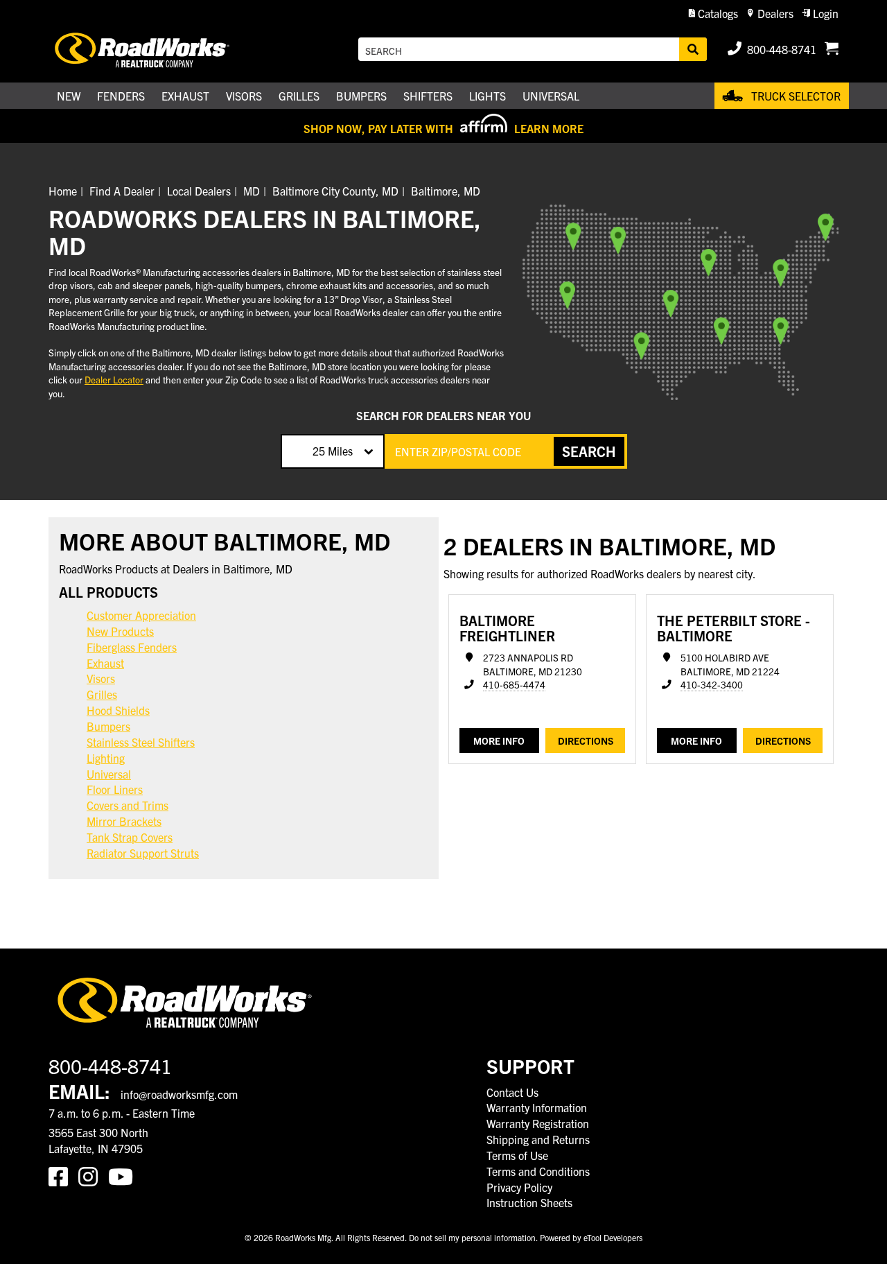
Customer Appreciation (141, 615)
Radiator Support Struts (143, 853)
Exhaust (105, 663)
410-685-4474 (514, 685)
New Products (120, 631)
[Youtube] (123, 1175)
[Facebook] (63, 1175)
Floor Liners (115, 789)
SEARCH (589, 451)
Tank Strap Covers (130, 837)
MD (251, 191)
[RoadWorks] (161, 49)
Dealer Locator (114, 380)
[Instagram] (93, 1175)
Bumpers (108, 726)
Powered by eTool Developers (591, 1237)
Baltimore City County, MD (335, 191)
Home (63, 191)
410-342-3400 (711, 685)
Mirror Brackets (124, 821)
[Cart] (831, 49)
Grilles (102, 694)
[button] (713, 13)
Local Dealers (199, 191)
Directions (585, 740)
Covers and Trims (127, 805)
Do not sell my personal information (472, 1237)
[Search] (693, 49)
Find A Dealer (122, 191)
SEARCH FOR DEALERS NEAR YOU (443, 415)
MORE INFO (499, 740)
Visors (101, 678)
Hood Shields (118, 710)
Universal (109, 774)
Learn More (548, 128)
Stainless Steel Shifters (141, 742)
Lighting (106, 758)
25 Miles (333, 451)
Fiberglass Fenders (132, 647)
